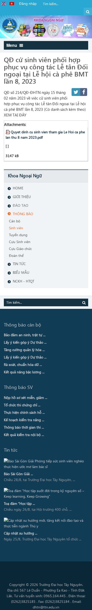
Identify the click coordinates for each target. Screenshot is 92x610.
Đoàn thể (16, 255)
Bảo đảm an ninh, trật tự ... (24, 334)
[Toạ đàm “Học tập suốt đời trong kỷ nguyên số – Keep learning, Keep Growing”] (44, 493)
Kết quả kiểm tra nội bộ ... (24, 434)
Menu (12, 45)
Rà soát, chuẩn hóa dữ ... (23, 364)
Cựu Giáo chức (20, 248)
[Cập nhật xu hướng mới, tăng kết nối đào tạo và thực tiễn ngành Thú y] (44, 523)
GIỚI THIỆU (22, 196)
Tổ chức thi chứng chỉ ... (22, 404)
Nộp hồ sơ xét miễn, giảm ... (25, 397)
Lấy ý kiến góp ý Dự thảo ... (25, 342)
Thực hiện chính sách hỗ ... (24, 412)
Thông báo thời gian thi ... (24, 427)
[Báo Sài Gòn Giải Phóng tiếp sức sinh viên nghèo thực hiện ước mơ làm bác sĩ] (44, 464)
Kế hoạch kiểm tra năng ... (24, 419)
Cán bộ (14, 221)
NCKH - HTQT (23, 281)
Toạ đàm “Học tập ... (19, 503)
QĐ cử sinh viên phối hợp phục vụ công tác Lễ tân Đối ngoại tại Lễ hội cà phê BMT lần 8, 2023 (46, 70)
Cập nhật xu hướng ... (20, 533)
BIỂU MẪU (21, 272)
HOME (18, 188)
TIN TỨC (19, 263)
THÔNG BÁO (23, 213)
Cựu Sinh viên (19, 241)
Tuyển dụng (18, 234)
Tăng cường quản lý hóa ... (24, 349)
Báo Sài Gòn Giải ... (18, 473)
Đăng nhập (28, 3)
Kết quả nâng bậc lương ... (24, 371)
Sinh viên (16, 227)
